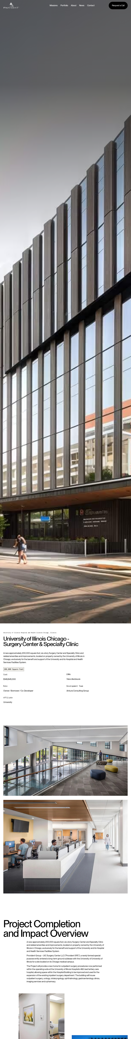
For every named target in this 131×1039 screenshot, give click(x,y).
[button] (55, 5)
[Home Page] (11, 5)
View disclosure (73, 679)
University (7, 702)
